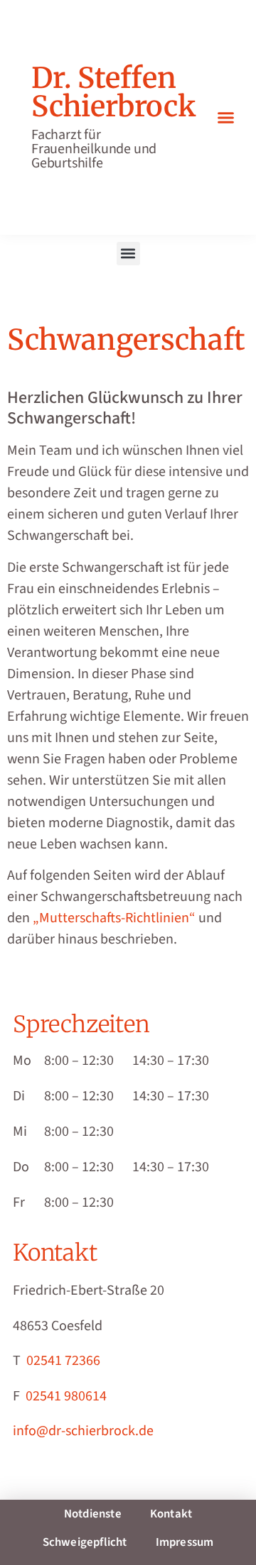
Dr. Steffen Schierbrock (113, 92)
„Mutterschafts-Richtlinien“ (114, 918)
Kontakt (171, 1513)
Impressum (185, 1542)
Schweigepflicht (85, 1542)
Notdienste (93, 1513)
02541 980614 (66, 1396)
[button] (226, 117)
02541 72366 (63, 1361)
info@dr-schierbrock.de (83, 1431)
